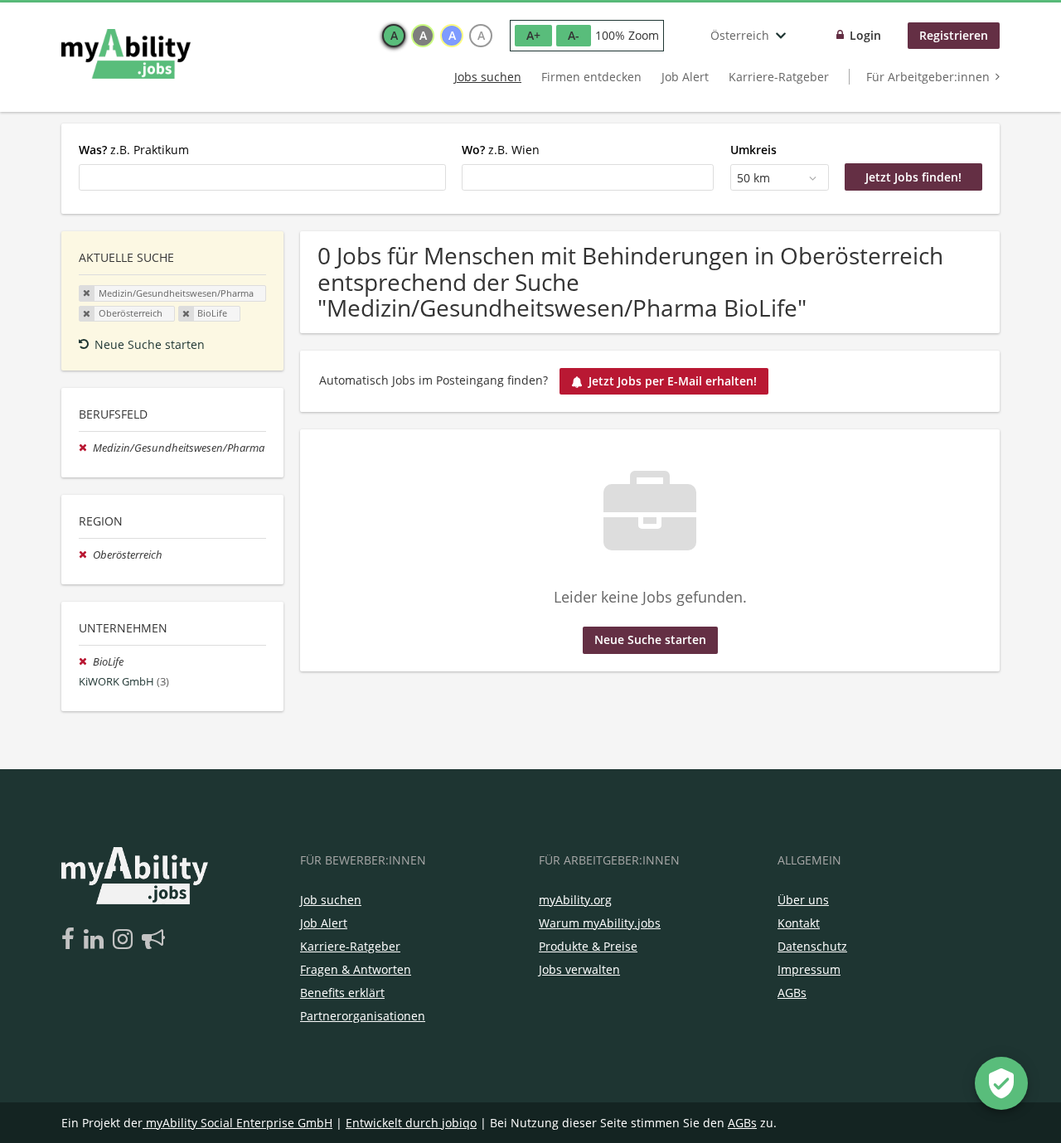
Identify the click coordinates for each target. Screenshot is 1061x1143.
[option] (393, 35)
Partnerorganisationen (362, 1016)
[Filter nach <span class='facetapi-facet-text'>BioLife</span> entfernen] (186, 314)
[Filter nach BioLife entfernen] (86, 662)
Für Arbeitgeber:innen (928, 77)
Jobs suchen (487, 77)
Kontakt (799, 923)
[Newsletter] (153, 940)
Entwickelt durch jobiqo (411, 1123)
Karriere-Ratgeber (779, 77)
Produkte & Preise (588, 946)
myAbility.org (575, 900)
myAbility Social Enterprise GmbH (239, 1123)
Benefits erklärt (342, 992)
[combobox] (262, 177)
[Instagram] (125, 940)
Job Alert (685, 77)
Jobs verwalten (579, 969)
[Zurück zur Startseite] (126, 54)
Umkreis (753, 149)
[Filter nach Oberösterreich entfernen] (86, 555)
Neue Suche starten (149, 344)
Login (865, 35)
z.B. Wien (501, 149)
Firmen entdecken (591, 77)
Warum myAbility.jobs (600, 923)
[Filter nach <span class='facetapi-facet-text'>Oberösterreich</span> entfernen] (87, 314)
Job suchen (330, 900)
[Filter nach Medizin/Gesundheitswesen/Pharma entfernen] (86, 448)
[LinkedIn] (96, 940)
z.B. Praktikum (134, 149)
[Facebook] (70, 940)
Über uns (803, 900)
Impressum (809, 969)
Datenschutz (812, 946)
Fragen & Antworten (355, 969)
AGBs (792, 992)
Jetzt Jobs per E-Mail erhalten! (673, 381)
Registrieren (953, 35)
